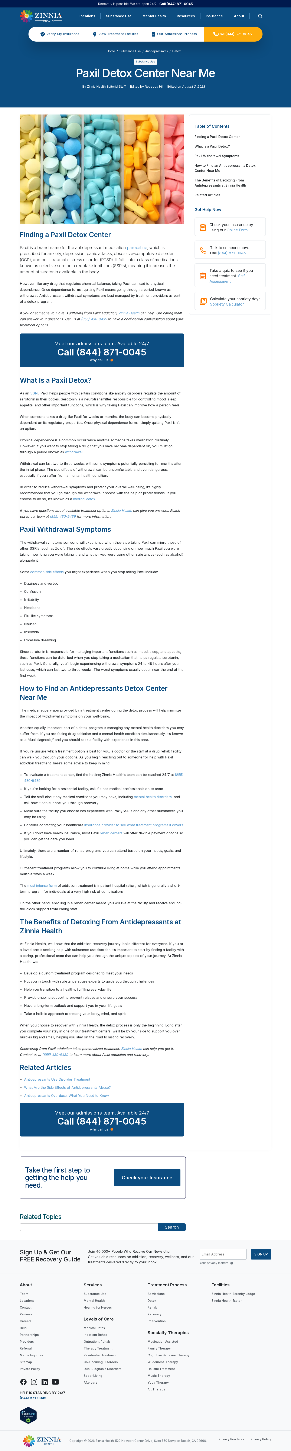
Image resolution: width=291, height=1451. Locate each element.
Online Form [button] (237, 230)
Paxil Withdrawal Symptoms (216, 156)
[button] (230, 128)
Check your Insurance (147, 1177)
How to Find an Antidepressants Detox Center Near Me (225, 168)
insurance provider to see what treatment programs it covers (133, 825)
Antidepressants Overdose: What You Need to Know (66, 1095)
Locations (87, 16)
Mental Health (154, 16)
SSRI (34, 393)
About (239, 16)
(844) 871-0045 (232, 253)
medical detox (84, 499)
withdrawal (73, 452)
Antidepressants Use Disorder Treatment (57, 1079)
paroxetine (137, 247)
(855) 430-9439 (94, 319)
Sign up (261, 1254)
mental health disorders (153, 797)
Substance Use (118, 16)
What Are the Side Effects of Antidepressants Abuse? (67, 1087)
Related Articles (207, 195)
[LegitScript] (28, 1415)
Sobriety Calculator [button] (227, 304)
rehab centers (111, 833)
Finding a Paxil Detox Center (217, 137)
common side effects (47, 572)
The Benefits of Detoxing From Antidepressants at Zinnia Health (220, 182)
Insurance (214, 16)
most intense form (42, 885)
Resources (186, 16)
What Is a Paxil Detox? (212, 146)
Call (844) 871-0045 (176, 4)
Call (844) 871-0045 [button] (101, 352)
